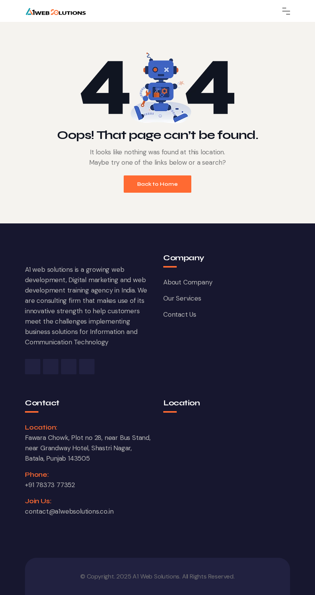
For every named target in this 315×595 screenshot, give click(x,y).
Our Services (182, 298)
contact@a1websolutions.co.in (69, 511)
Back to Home (157, 184)
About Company (187, 282)
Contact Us (179, 314)
